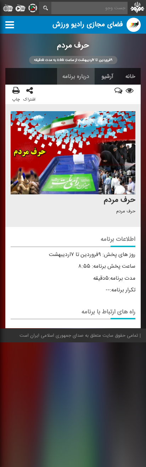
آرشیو (107, 76)
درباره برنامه (75, 76)
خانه (130, 76)
